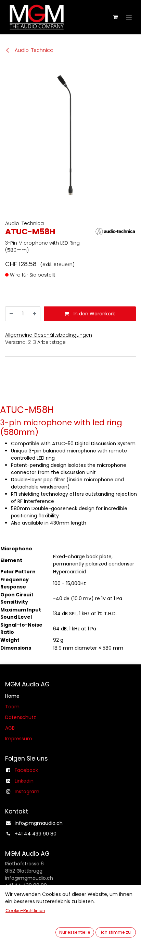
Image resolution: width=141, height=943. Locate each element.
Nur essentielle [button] (74, 932)
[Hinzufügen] (34, 314)
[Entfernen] (11, 314)
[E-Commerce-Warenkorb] (115, 17)
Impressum (18, 738)
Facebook (26, 770)
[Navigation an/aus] (129, 17)
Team (12, 706)
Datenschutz (20, 717)
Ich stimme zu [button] (116, 932)
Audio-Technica (33, 50)
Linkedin (24, 780)
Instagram (27, 791)
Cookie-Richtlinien (25, 910)
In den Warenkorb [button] (94, 313)
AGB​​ (10, 728)
